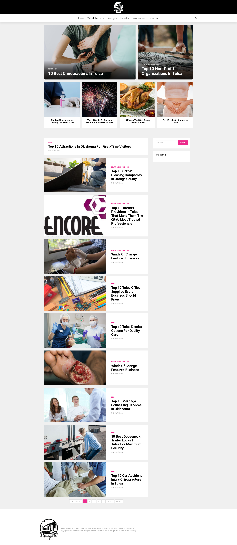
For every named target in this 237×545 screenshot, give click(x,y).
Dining (111, 18)
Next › (110, 501)
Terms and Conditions (93, 528)
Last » (118, 501)
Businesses (139, 18)
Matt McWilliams (54, 150)
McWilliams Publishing (117, 528)
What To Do (94, 18)
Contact (155, 18)
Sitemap (105, 528)
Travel (123, 18)
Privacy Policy (79, 528)
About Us (69, 528)
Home (80, 18)
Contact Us (130, 528)
